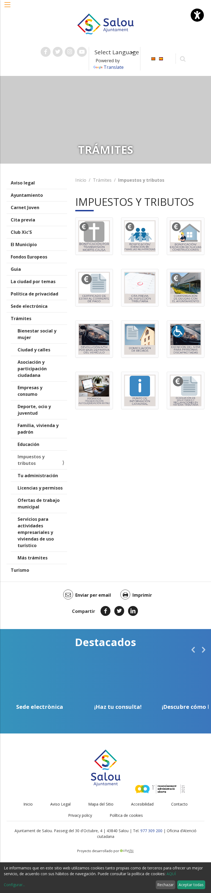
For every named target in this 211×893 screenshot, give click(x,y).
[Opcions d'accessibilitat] (197, 15)
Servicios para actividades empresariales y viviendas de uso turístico (36, 532)
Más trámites (33, 558)
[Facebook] (105, 611)
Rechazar (165, 884)
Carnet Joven (25, 207)
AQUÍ (171, 873)
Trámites (21, 318)
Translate (114, 67)
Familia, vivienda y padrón (38, 428)
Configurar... (14, 884)
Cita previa (23, 220)
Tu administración (38, 476)
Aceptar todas (191, 884)
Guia (16, 269)
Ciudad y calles (34, 350)
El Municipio (24, 244)
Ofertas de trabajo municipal (39, 503)
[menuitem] (153, 58)
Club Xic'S (21, 232)
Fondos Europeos (29, 257)
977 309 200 (151, 830)
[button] (7, 7)
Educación (28, 444)
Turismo (20, 570)
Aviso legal (23, 183)
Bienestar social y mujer (37, 334)
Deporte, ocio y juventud (34, 409)
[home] (105, 24)
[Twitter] (119, 611)
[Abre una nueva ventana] (46, 52)
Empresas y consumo (30, 391)
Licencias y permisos (40, 488)
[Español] (161, 58)
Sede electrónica (29, 306)
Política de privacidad (34, 294)
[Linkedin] (133, 611)
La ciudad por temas (33, 281)
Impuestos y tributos (31, 460)
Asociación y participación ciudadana (32, 368)
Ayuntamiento (27, 195)
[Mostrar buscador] (183, 58)
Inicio (80, 180)
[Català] (153, 58)
